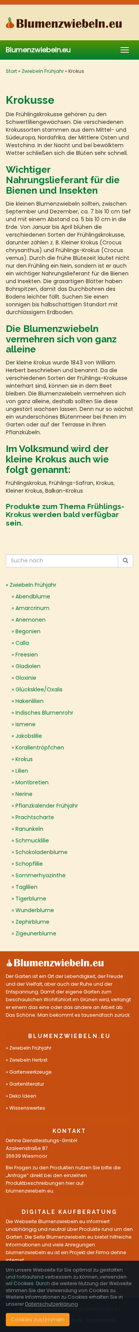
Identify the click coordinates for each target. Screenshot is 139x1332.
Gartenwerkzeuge (30, 1072)
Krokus (24, 759)
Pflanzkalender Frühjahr (46, 806)
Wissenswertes (27, 1108)
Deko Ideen (22, 1096)
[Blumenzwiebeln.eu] (69, 22)
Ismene (25, 724)
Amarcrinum (32, 608)
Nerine (23, 794)
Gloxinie (25, 678)
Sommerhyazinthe (40, 875)
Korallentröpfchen (39, 747)
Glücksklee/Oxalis (39, 689)
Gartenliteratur (26, 1084)
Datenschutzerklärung (51, 1304)
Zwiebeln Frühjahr (43, 71)
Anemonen (30, 620)
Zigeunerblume (35, 933)
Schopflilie (29, 864)
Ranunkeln (29, 829)
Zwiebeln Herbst (28, 1060)
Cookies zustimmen (37, 1319)
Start (11, 71)
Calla (22, 643)
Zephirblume (32, 922)
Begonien (28, 631)
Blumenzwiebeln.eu (38, 50)
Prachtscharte (34, 817)
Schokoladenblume (41, 852)
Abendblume (32, 596)
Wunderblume (34, 910)
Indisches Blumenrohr (44, 713)
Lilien (21, 771)
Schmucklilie (32, 840)
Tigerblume (30, 898)
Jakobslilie (28, 736)
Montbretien (32, 782)
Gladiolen (28, 666)
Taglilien (26, 887)
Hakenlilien (29, 701)
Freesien (26, 654)
